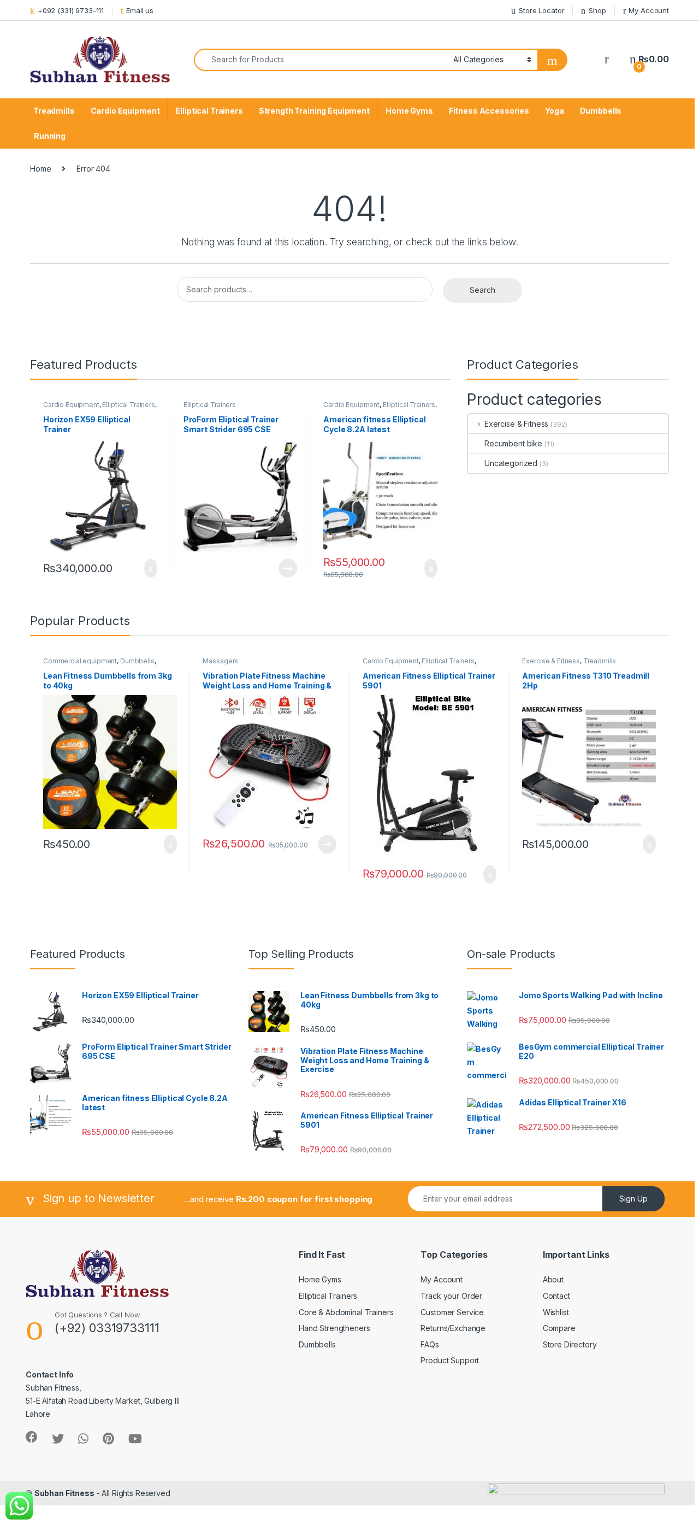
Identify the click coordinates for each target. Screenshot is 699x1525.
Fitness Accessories (489, 110)
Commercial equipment (80, 661)
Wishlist (556, 1312)
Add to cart (150, 568)
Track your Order (451, 1295)
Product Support (449, 1360)
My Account (649, 10)
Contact (556, 1295)
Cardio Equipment (125, 110)
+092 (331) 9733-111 (71, 10)
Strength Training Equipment (314, 110)
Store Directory (570, 1344)
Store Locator (541, 10)
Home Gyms (409, 110)
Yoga (554, 110)
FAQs (429, 1344)
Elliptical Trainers (208, 110)
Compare (559, 1328)
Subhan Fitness (64, 1493)
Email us (139, 10)
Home (40, 168)
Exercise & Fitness (516, 423)
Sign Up (633, 1198)
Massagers (220, 661)
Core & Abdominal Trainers (346, 1312)
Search (482, 290)
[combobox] (320, 60)
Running (50, 135)
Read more (288, 568)
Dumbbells (601, 110)
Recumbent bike (513, 443)
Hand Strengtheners (334, 1328)
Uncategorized (510, 463)
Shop (597, 10)
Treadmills (54, 110)
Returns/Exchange (452, 1328)
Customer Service (452, 1312)
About (553, 1279)
